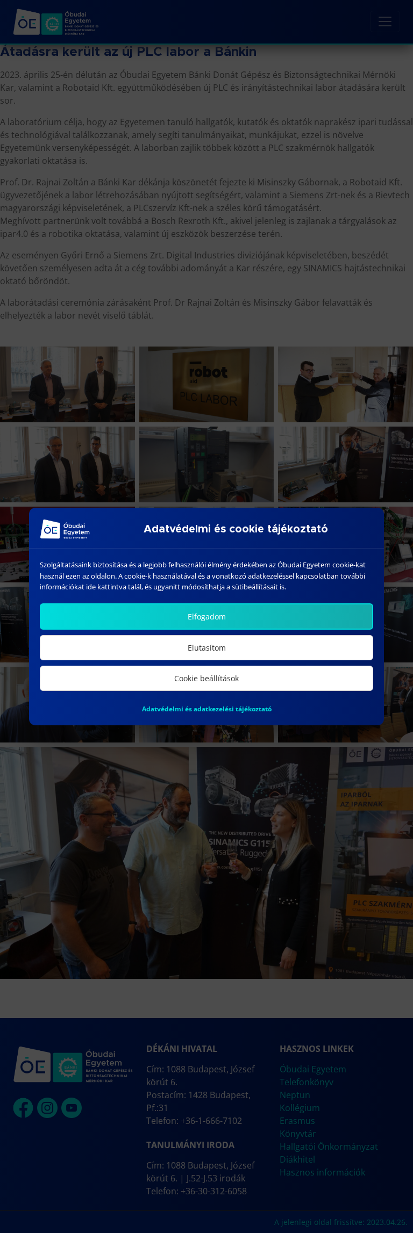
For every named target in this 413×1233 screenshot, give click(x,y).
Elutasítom (207, 648)
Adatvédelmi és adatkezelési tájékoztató (207, 708)
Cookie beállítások (206, 678)
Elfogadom (207, 616)
